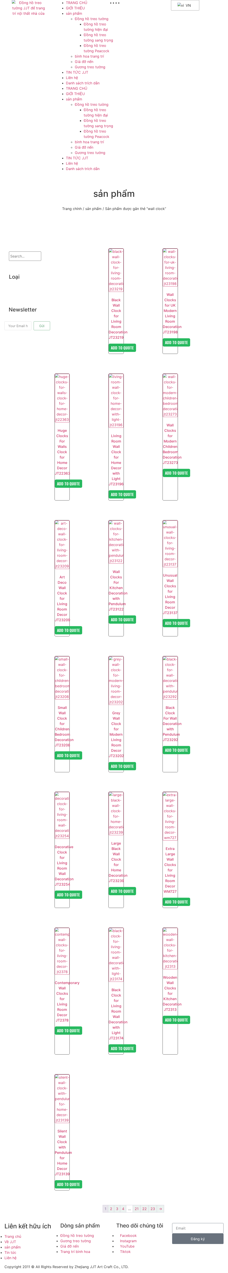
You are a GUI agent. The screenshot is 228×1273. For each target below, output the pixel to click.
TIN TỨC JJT (77, 72)
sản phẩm (74, 13)
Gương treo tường (90, 67)
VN (188, 5)
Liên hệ (72, 77)
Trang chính (72, 208)
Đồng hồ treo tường (91, 19)
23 (153, 1209)
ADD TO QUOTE (122, 348)
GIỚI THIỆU (75, 8)
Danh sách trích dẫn (83, 83)
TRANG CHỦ (76, 2)
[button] (22, 287)
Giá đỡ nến (84, 61)
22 (144, 1209)
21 (136, 1209)
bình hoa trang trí (89, 56)
